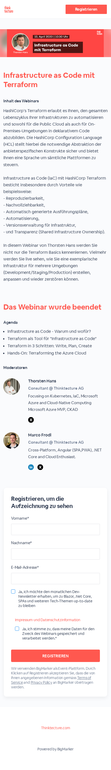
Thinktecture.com (55, 728)
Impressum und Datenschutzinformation (47, 620)
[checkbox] (13, 591)
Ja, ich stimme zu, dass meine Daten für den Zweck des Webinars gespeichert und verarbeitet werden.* (58, 634)
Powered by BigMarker (55, 749)
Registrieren (86, 9)
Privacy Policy (41, 682)
